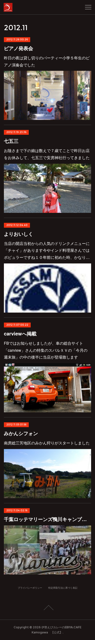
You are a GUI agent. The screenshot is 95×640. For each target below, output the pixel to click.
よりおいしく (18, 233)
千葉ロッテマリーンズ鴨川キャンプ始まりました (47, 519)
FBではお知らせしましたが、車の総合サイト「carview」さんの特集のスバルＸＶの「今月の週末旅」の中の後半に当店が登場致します (45, 350)
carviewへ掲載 (20, 333)
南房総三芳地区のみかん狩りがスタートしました (47, 443)
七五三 (11, 140)
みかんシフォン (21, 433)
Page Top (47, 607)
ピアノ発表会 (18, 48)
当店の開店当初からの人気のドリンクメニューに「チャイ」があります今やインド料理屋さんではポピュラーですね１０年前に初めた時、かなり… (47, 250)
